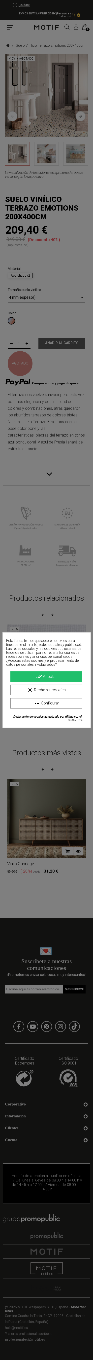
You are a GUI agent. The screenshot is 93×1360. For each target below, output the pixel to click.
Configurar (46, 703)
